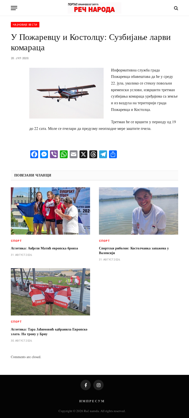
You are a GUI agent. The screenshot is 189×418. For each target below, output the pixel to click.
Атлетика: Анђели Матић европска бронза (44, 248)
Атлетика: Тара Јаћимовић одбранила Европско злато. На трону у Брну (49, 331)
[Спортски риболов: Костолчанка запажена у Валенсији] (138, 211)
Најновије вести (25, 24)
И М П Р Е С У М (91, 401)
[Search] (175, 8)
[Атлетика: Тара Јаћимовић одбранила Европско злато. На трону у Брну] (50, 291)
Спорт (16, 241)
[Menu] (14, 8)
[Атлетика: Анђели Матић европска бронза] (50, 211)
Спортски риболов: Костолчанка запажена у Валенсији (134, 250)
